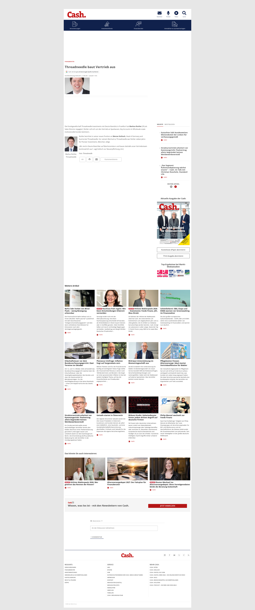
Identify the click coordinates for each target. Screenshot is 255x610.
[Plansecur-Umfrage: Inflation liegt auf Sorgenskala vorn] (112, 350)
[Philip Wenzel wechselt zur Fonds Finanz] (175, 404)
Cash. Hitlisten (155, 582)
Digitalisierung (70, 577)
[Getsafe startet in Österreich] (112, 404)
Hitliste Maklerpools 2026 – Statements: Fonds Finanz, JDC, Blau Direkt (143, 310)
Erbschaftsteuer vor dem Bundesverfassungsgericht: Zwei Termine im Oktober (79, 363)
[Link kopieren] (82, 159)
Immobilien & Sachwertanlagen (174, 28)
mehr (165, 140)
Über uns (110, 590)
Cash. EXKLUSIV (155, 570)
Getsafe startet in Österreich (110, 415)
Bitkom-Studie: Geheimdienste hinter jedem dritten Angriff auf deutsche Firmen (142, 417)
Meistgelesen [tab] (170, 124)
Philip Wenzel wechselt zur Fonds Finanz (172, 416)
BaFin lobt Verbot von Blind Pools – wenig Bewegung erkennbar (77, 310)
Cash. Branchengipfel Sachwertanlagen (164, 580)
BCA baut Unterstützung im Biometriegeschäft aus (140, 362)
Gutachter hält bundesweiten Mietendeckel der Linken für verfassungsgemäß (174, 134)
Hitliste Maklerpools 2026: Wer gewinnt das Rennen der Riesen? (81, 483)
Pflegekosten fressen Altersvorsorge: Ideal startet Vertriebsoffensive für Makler (173, 363)
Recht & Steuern (70, 580)
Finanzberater (138, 28)
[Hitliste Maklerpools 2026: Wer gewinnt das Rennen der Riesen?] (85, 469)
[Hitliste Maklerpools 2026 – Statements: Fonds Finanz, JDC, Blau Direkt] (143, 298)
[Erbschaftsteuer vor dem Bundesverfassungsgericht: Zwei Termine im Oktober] (80, 350)
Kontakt (110, 580)
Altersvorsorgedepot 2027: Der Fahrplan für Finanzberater (126, 483)
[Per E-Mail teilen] (97, 159)
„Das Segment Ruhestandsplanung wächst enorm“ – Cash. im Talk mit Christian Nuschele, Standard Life (174, 169)
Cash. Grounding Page (115, 595)
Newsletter (111, 588)
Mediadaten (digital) (114, 582)
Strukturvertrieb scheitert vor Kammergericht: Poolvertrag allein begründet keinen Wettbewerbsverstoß (174, 151)
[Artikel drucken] (89, 159)
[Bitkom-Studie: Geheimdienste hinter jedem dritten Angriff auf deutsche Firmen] (143, 404)
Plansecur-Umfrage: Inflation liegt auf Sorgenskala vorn (110, 362)
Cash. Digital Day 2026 (157, 572)
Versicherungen (75, 28)
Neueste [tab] (160, 124)
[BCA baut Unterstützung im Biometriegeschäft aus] (143, 350)
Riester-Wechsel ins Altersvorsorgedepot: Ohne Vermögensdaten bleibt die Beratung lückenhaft (170, 484)
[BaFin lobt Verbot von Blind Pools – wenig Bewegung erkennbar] (80, 298)
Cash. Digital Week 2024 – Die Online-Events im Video (167, 575)
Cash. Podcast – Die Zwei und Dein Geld (163, 585)
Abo (108, 567)
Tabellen (110, 593)
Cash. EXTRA (154, 567)
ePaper (109, 570)
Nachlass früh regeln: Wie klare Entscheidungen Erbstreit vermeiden (111, 310)
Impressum (111, 577)
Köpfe (67, 582)
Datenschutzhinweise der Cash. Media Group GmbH (125, 575)
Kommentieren (111, 159)
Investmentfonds (107, 28)
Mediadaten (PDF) (113, 585)
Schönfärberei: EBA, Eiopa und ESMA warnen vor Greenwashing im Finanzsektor (174, 310)
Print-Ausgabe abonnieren (173, 256)
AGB (108, 572)
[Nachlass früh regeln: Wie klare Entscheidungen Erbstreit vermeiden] (112, 298)
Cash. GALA (153, 577)
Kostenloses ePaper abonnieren (173, 250)
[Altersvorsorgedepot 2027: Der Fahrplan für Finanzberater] (127, 469)
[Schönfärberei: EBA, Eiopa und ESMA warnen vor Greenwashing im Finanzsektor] (175, 298)
